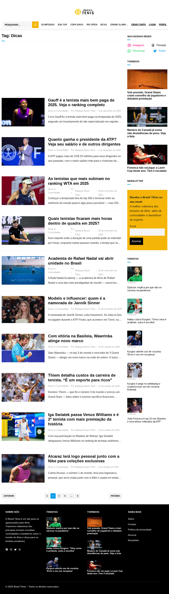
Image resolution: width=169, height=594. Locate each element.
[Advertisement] (62, 69)
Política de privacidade (140, 529)
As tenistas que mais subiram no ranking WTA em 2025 (79, 181)
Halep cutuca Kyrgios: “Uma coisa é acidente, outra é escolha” (146, 321)
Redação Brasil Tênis (85, 111)
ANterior (9, 496)
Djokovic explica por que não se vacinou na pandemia (144, 289)
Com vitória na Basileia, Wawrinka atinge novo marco (80, 338)
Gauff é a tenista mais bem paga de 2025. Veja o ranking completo (81, 102)
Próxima (115, 496)
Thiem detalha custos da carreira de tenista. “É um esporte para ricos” (82, 377)
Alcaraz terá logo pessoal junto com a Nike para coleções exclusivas (83, 458)
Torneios (133, 61)
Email (133, 226)
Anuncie (132, 535)
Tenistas (131, 283)
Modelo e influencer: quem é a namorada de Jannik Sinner (76, 300)
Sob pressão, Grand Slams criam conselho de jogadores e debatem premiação (146, 95)
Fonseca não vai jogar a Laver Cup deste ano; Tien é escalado (147, 169)
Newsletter (133, 540)
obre (131, 519)
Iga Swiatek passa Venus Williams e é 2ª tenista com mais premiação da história (83, 419)
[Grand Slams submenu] (127, 25)
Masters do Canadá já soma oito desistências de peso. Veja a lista (146, 133)
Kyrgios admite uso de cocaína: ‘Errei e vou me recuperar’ (144, 353)
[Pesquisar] (35, 24)
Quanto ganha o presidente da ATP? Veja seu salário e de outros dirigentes (84, 141)
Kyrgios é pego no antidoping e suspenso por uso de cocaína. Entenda (143, 386)
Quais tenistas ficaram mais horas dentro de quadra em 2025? (80, 220)
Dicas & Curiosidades (58, 111)
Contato (132, 524)
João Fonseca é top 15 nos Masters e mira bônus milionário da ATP (146, 420)
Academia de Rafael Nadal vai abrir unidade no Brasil (81, 260)
